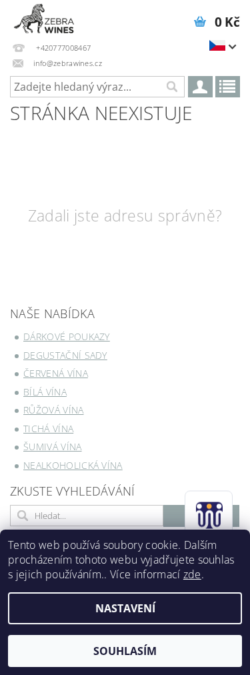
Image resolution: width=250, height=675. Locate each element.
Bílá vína (45, 392)
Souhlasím (125, 651)
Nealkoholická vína (73, 465)
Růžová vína (53, 410)
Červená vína (55, 373)
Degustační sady (65, 355)
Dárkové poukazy (66, 336)
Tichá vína (48, 428)
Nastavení (125, 608)
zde (192, 574)
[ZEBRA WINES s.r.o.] (44, 17)
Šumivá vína (52, 446)
